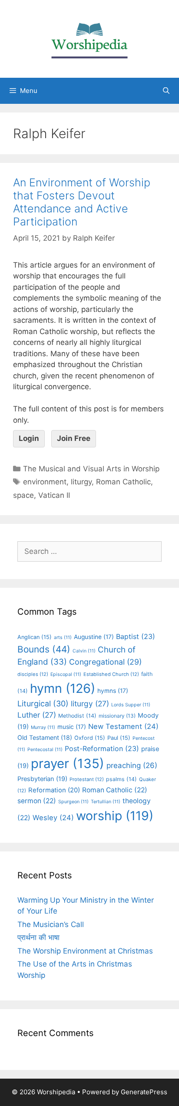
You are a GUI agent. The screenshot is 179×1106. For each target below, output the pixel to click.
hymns (112, 690)
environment (44, 481)
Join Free (73, 438)
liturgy (81, 481)
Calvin (84, 651)
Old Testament (44, 737)
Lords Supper (130, 705)
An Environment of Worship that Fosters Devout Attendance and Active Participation (81, 202)
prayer (67, 763)
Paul (118, 738)
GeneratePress (144, 1092)
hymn (62, 688)
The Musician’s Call (50, 924)
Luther (36, 714)
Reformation (54, 790)
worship (114, 815)
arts (63, 637)
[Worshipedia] (89, 38)
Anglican (34, 637)
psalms (121, 779)
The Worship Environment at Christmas (85, 951)
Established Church (111, 674)
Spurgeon (73, 802)
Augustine (94, 636)
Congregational (105, 661)
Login (29, 438)
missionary (117, 715)
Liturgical (43, 703)
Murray (43, 727)
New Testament (123, 726)
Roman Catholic (123, 481)
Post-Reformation (102, 748)
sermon (36, 801)
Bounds (43, 649)
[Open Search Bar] (166, 91)
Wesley (53, 817)
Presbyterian (42, 779)
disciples (32, 674)
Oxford (89, 738)
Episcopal (65, 674)
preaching (131, 765)
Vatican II (54, 495)
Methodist (77, 715)
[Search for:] (89, 551)
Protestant (87, 779)
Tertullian (105, 802)
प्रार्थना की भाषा (38, 937)
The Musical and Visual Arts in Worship (91, 468)
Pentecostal (45, 749)
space (23, 495)
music (71, 726)
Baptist (135, 636)
